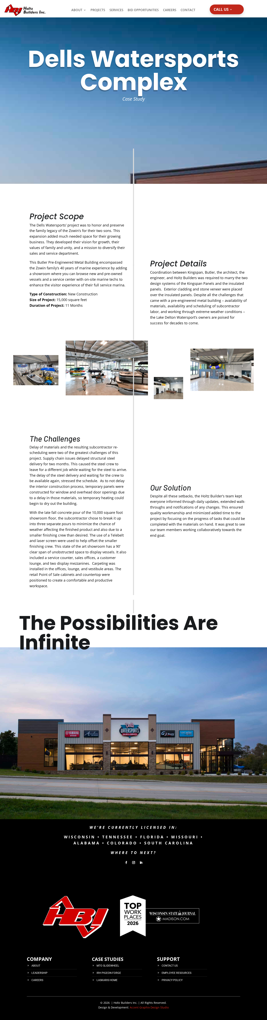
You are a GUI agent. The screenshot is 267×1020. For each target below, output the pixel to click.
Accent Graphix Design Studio (149, 1007)
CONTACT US (170, 965)
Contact (188, 10)
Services (116, 10)
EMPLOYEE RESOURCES (176, 972)
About (76, 10)
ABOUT (35, 965)
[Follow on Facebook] (126, 863)
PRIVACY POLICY (172, 980)
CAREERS (37, 980)
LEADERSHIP (39, 972)
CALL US (221, 10)
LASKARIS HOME (107, 980)
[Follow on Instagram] (133, 863)
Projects (97, 10)
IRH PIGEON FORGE (109, 972)
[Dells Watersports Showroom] (107, 395)
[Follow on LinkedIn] (141, 863)
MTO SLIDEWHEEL (108, 965)
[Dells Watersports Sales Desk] (168, 388)
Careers (169, 10)
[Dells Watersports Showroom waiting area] (222, 391)
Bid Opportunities (143, 10)
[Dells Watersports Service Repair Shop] (35, 384)
